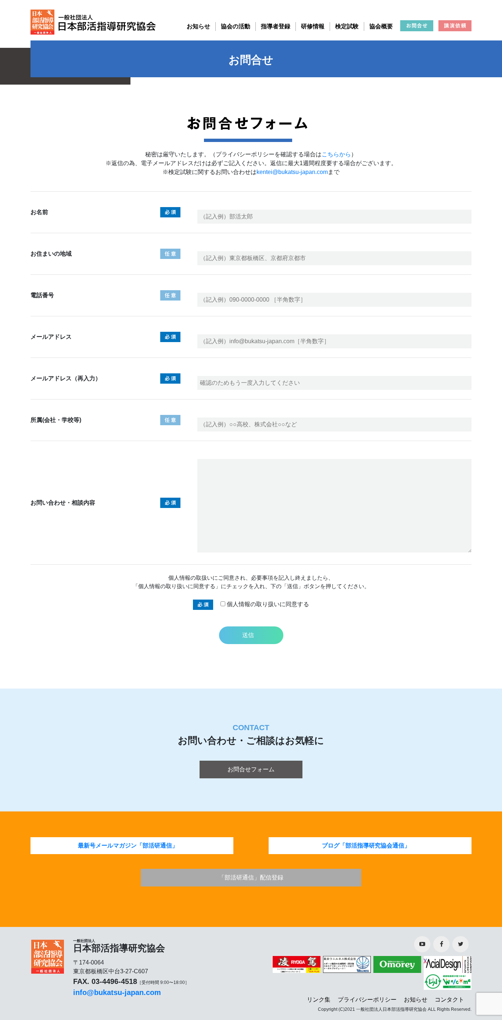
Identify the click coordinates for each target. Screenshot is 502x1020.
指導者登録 (275, 26)
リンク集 (318, 999)
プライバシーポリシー (367, 999)
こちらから (336, 154)
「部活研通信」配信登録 (251, 877)
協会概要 (381, 26)
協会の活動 (235, 26)
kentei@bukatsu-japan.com (292, 172)
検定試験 (347, 26)
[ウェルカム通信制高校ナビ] (446, 981)
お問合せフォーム (251, 769)
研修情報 (312, 26)
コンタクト (449, 999)
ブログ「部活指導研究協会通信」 (366, 845)
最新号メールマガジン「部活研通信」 (128, 845)
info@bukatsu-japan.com (117, 992)
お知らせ (198, 26)
